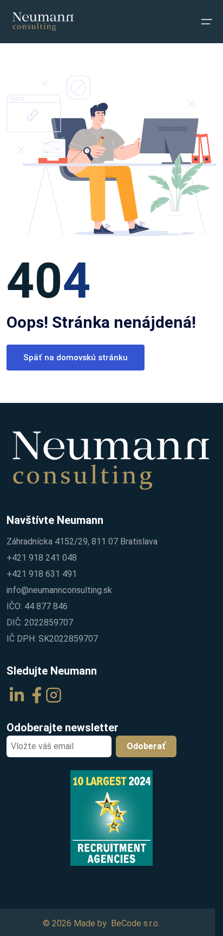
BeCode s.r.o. (135, 923)
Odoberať (146, 746)
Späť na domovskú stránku (75, 357)
